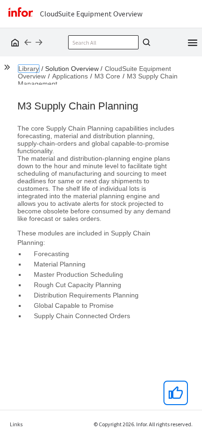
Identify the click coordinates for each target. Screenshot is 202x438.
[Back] (27, 42)
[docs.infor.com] (14, 42)
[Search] (145, 42)
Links (16, 424)
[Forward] (39, 42)
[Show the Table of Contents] (8, 69)
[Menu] (192, 42)
